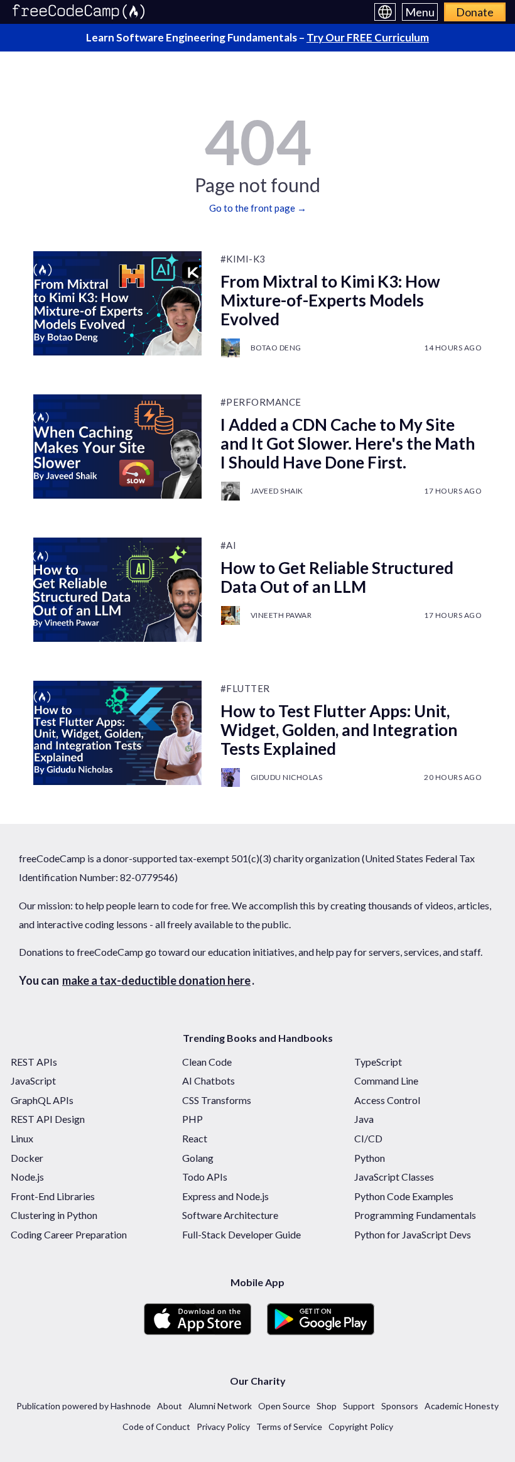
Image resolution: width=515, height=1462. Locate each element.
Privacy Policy (223, 1426)
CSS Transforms (216, 1100)
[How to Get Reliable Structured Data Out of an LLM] (117, 590)
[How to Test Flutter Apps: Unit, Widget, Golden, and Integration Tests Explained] (117, 733)
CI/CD (368, 1138)
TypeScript (378, 1062)
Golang (198, 1158)
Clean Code (207, 1062)
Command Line (386, 1080)
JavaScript (33, 1080)
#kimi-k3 (243, 258)
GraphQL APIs (42, 1100)
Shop (327, 1405)
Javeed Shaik (277, 490)
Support (359, 1405)
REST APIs (34, 1062)
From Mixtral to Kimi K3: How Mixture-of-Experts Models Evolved (330, 300)
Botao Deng (276, 347)
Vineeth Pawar (281, 615)
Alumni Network (220, 1405)
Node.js (27, 1177)
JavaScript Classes (394, 1177)
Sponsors (399, 1405)
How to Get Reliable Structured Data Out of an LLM (336, 577)
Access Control (387, 1100)
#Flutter (245, 688)
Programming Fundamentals (415, 1215)
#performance (260, 402)
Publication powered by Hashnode (83, 1405)
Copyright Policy (360, 1426)
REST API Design (48, 1119)
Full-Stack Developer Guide (241, 1234)
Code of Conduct (156, 1426)
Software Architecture (230, 1215)
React (194, 1138)
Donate (475, 12)
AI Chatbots (208, 1080)
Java (364, 1119)
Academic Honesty (462, 1405)
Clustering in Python (54, 1215)
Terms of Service (289, 1426)
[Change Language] (385, 12)
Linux (22, 1138)
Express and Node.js (225, 1196)
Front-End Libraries (53, 1196)
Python (369, 1158)
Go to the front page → (257, 208)
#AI (228, 545)
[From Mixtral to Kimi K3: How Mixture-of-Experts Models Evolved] (117, 303)
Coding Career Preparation (69, 1234)
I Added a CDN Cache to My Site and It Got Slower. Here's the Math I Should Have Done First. (347, 443)
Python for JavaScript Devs (412, 1234)
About (169, 1405)
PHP (192, 1119)
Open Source (284, 1405)
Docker (27, 1158)
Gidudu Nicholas (287, 777)
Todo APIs (204, 1177)
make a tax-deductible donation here (156, 980)
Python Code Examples (403, 1196)
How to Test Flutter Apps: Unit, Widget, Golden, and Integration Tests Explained (338, 730)
